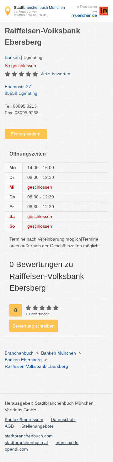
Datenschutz (63, 419)
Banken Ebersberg (23, 359)
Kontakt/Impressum (24, 419)
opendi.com (16, 449)
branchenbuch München (39, 7)
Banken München (58, 353)
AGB (9, 426)
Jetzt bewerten (55, 73)
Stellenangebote (37, 426)
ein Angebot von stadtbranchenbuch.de (30, 13)
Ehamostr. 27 (21, 90)
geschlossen (20, 65)
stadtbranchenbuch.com (29, 435)
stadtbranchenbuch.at (26, 442)
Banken (12, 57)
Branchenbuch (19, 353)
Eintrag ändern (25, 133)
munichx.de (67, 442)
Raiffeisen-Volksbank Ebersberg (36, 366)
